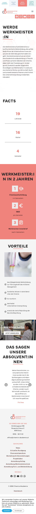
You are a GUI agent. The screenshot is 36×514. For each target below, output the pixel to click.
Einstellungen (18, 510)
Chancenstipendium (18, 493)
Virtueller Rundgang (18, 490)
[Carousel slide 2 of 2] (20, 37)
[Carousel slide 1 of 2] (15, 37)
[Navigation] (32, 11)
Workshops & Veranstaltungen (18, 495)
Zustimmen (7, 510)
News (18, 487)
